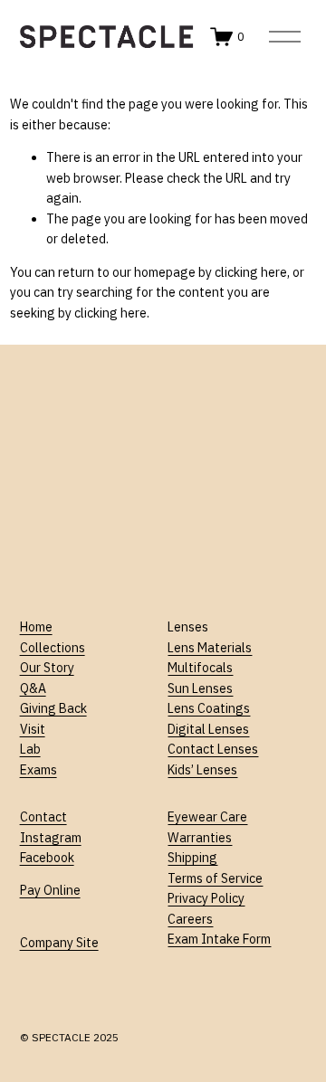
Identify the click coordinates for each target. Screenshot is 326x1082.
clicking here (251, 272)
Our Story (47, 668)
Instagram (51, 838)
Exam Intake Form (219, 939)
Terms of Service (215, 878)
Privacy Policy (206, 898)
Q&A (33, 688)
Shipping (192, 857)
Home (36, 627)
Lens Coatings (209, 708)
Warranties (200, 838)
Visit (32, 729)
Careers (190, 919)
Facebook (47, 857)
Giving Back (53, 708)
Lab (30, 749)
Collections (52, 648)
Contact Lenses (213, 749)
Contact (43, 817)
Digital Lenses (208, 729)
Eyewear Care (207, 817)
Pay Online (50, 890)
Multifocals (200, 668)
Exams (38, 770)
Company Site (59, 943)
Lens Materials (210, 648)
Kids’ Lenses (202, 770)
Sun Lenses (200, 688)
